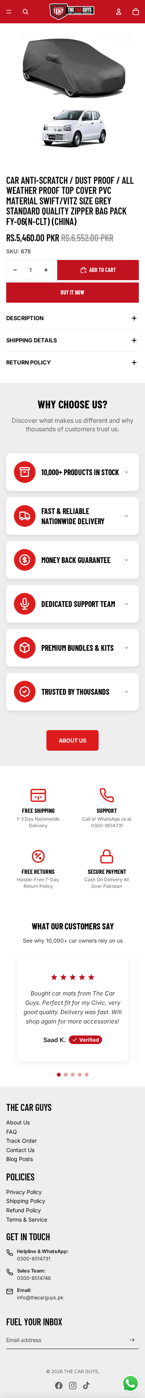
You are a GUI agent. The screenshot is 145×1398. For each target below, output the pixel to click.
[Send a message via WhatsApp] (130, 1383)
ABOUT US (72, 740)
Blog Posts (19, 1159)
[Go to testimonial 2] (66, 1075)
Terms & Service (26, 1219)
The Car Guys (81, 1371)
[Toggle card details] (126, 472)
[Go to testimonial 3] (73, 1075)
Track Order (21, 1140)
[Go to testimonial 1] (59, 1075)
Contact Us (20, 1150)
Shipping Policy (25, 1201)
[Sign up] (132, 1340)
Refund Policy (23, 1210)
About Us (18, 1122)
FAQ (11, 1131)
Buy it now (72, 292)
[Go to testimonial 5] (87, 1075)
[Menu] (9, 12)
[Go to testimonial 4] (80, 1075)
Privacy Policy (24, 1192)
